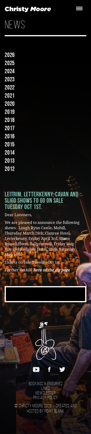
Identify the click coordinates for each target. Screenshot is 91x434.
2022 (10, 87)
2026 (10, 55)
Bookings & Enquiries (46, 384)
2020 (10, 103)
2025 (10, 63)
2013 (10, 160)
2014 (10, 152)
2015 (10, 144)
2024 (10, 71)
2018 (10, 120)
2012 (10, 169)
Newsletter (45, 393)
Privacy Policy (45, 398)
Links (45, 388)
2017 (10, 128)
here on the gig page (51, 270)
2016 (10, 136)
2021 (10, 95)
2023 (10, 79)
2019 (10, 112)
